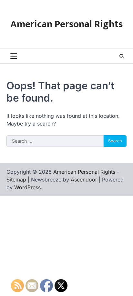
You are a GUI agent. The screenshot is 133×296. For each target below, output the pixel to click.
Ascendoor (84, 179)
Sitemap (16, 179)
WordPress (27, 187)
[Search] (122, 56)
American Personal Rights (66, 24)
